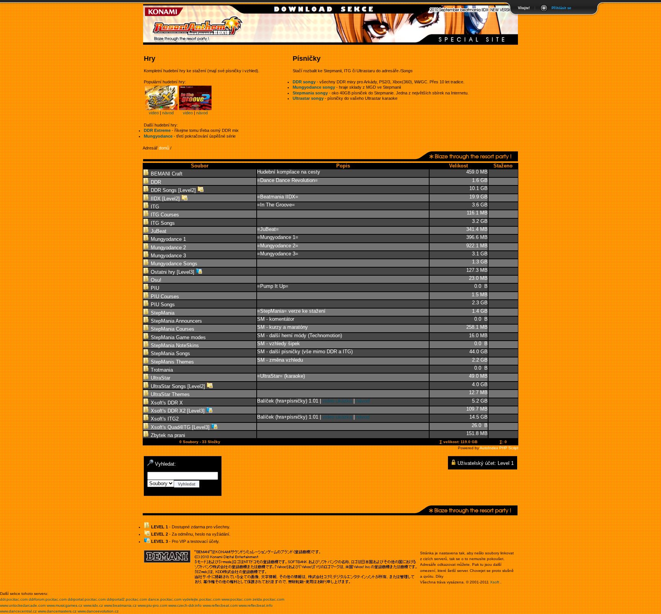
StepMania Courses (171, 329)
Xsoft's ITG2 (164, 419)
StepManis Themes (171, 362)
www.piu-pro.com (152, 605)
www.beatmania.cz (120, 605)
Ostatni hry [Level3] (172, 272)
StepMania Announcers (175, 321)
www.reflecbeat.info (256, 605)
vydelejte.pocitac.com (201, 599)
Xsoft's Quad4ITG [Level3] (180, 427)
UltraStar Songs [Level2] (178, 386)
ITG (154, 207)
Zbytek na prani (167, 435)
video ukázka (337, 401)
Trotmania (161, 370)
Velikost (458, 166)
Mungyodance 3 (167, 255)
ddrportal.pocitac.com (87, 599)
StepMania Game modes (177, 337)
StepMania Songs (169, 353)
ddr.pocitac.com (14, 599)
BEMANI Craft (165, 174)
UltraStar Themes (169, 394)
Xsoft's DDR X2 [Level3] (177, 411)
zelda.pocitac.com (268, 599)
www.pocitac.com (236, 599)
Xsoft (494, 582)
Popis (343, 166)
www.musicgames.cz (64, 605)
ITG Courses (164, 215)
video (154, 112)
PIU (154, 288)
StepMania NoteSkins (174, 345)
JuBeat (157, 231)
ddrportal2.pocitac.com (127, 599)
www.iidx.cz (93, 605)
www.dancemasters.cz (57, 611)
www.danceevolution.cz (98, 611)
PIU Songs (162, 304)
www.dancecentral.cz (18, 611)
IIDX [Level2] (165, 198)
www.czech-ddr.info (185, 605)
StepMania (161, 313)
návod (168, 112)
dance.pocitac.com (164, 599)
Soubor (199, 166)
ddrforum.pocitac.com (48, 599)
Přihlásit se (561, 8)
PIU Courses (164, 296)
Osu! (155, 280)
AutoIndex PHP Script (499, 448)
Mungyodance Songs (173, 263)
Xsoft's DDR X (166, 403)
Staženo (503, 166)
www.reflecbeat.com (220, 605)
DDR (155, 182)
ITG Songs (162, 223)
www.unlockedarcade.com (23, 605)
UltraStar (159, 378)
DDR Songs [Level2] (173, 190)
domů (164, 148)
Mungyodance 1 (167, 239)
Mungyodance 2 (167, 247)
